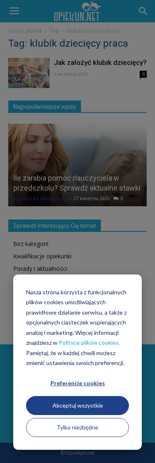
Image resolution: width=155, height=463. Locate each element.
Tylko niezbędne (77, 427)
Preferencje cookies (77, 383)
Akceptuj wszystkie (77, 405)
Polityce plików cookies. (89, 342)
